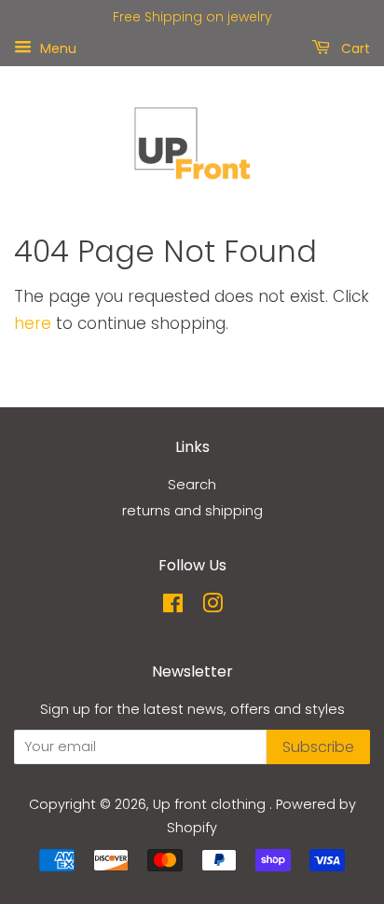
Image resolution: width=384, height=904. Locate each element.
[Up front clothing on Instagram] (212, 606)
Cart (353, 47)
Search (192, 484)
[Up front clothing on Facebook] (173, 606)
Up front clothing (211, 804)
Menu (56, 47)
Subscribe (318, 747)
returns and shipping (192, 510)
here (32, 323)
